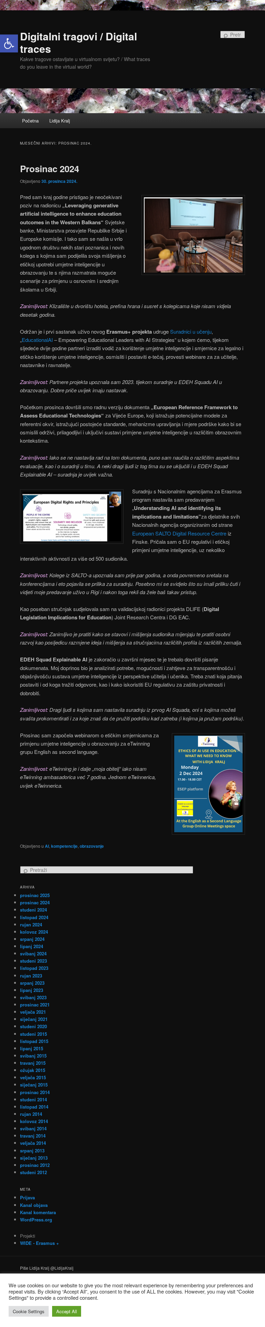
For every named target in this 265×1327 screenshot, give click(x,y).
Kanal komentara (38, 1212)
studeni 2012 (33, 1172)
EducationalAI (37, 339)
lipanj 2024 (31, 946)
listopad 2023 (34, 968)
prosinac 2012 (35, 1165)
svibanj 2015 (33, 1055)
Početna (30, 120)
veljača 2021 (33, 1012)
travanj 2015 (33, 1063)
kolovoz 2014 (34, 1121)
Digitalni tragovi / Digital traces (78, 42)
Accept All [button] (66, 1311)
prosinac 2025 (35, 895)
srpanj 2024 (32, 939)
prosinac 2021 (35, 1004)
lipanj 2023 (31, 990)
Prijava (27, 1197)
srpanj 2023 (32, 983)
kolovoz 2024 (34, 931)
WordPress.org (36, 1219)
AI (47, 846)
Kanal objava (34, 1205)
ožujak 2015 (32, 1070)
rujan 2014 (31, 1114)
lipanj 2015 (31, 1048)
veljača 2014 (33, 1143)
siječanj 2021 (34, 1019)
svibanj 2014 (33, 1128)
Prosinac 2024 (49, 168)
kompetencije (64, 846)
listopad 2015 (34, 1041)
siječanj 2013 (34, 1157)
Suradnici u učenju (191, 331)
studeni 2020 (33, 1026)
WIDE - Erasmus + (39, 1243)
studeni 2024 (33, 909)
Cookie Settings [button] (29, 1311)
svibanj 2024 (33, 953)
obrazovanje (92, 846)
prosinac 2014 (35, 1092)
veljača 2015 (33, 1077)
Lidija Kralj (59, 120)
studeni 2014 (33, 1099)
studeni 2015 (33, 1034)
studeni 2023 (33, 960)
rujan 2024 (31, 924)
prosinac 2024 (35, 902)
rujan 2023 (31, 975)
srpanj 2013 (32, 1150)
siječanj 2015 (34, 1084)
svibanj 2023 (33, 997)
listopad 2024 (34, 917)
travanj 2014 (33, 1135)
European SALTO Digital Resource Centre (179, 533)
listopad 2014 (34, 1106)
